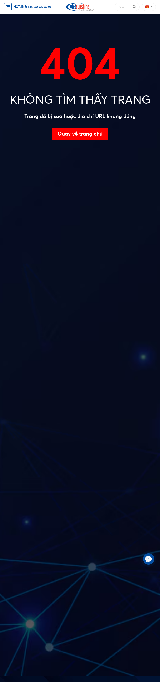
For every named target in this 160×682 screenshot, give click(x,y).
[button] (149, 7)
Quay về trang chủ (80, 134)
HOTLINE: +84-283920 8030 (32, 7)
